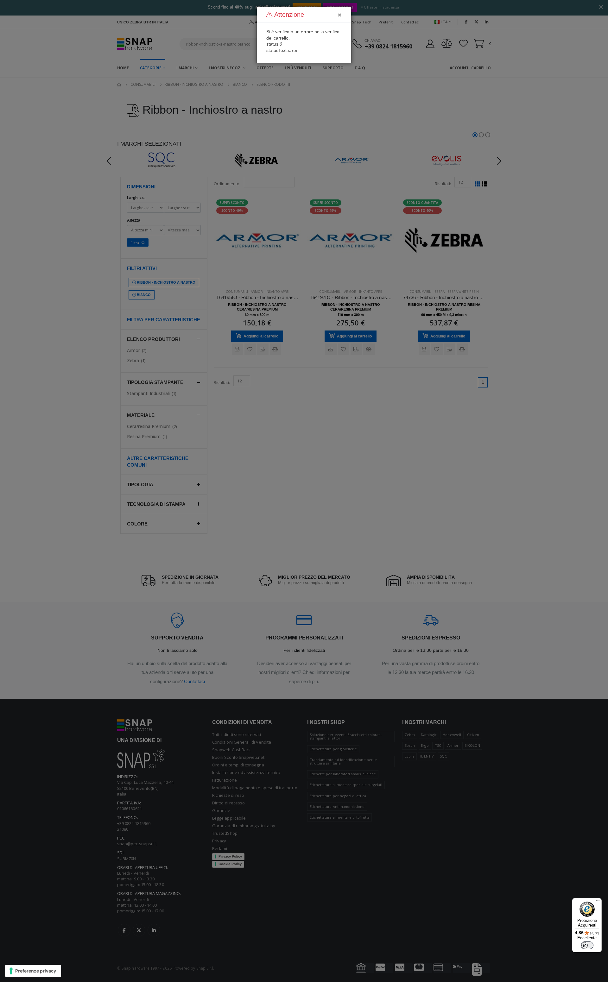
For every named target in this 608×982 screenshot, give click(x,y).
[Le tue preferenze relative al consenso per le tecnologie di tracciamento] (33, 971)
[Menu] (598, 902)
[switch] (587, 945)
